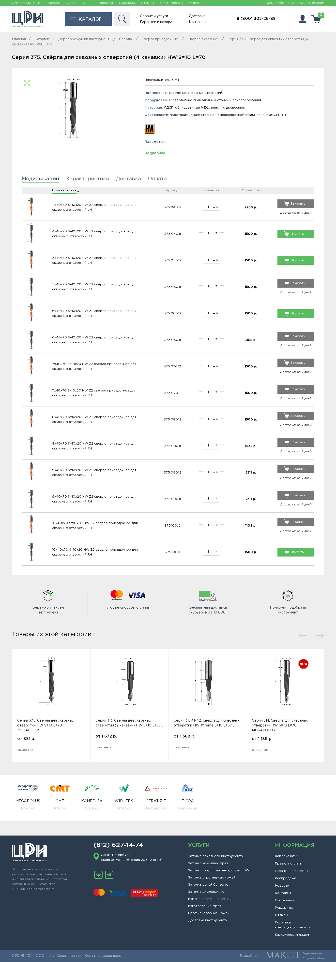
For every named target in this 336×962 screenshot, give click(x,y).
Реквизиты (284, 907)
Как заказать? (286, 856)
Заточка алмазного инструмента (215, 856)
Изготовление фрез (204, 906)
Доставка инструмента (207, 920)
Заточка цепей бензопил (208, 884)
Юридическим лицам (292, 935)
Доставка (197, 16)
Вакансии (127, 3)
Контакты (197, 22)
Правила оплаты (289, 863)
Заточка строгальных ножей (211, 877)
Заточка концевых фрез (208, 863)
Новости (106, 3)
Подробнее (155, 153)
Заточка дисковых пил (206, 892)
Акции (87, 3)
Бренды (54, 3)
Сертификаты (171, 3)
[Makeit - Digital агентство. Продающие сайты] (283, 956)
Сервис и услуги (154, 16)
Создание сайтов (313, 958)
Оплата (195, 3)
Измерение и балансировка (211, 899)
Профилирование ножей (208, 913)
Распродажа (285, 878)
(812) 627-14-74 (118, 845)
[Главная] (27, 19)
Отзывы (147, 3)
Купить (298, 234)
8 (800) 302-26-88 (256, 19)
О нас (71, 3)
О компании (285, 900)
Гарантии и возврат (157, 22)
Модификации (40, 179)
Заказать (297, 203)
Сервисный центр (27, 3)
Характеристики (87, 179)
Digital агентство (313, 953)
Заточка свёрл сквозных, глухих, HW (218, 870)
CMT (176, 80)
